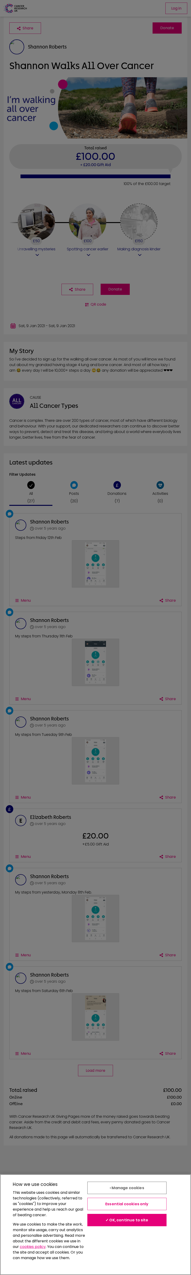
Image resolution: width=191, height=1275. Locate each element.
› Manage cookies (127, 1188)
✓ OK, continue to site (127, 1220)
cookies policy (33, 1246)
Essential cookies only (127, 1204)
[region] (95, 1224)
